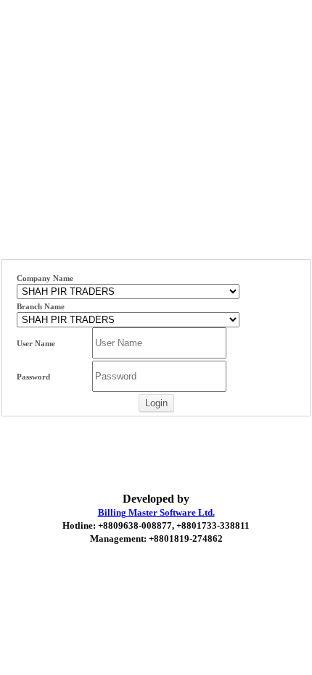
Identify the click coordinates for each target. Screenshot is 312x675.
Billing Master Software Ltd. (156, 512)
